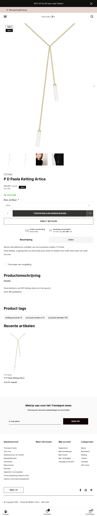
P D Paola (8, 174)
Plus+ (37, 502)
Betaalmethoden (10, 458)
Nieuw (83, 448)
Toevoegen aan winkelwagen (49, 213)
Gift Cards (85, 465)
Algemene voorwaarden (13, 472)
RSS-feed (45, 502)
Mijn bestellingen (65, 451)
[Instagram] (86, 490)
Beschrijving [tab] (26, 239)
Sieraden (84, 462)
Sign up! (75, 421)
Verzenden (8, 462)
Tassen (84, 458)
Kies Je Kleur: (11, 200)
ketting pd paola (14, 317)
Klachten (7, 468)
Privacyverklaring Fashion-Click (16, 475)
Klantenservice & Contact (14, 455)
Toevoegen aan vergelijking (19, 264)
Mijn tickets (63, 455)
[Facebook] (80, 490)
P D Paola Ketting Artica (14, 378)
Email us (14, 490)
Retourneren (9, 465)
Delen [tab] (71, 239)
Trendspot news (10, 448)
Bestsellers (85, 451)
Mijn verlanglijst (65, 458)
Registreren (63, 448)
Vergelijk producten (66, 462)
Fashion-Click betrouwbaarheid (16, 479)
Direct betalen (48, 221)
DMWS (30, 502)
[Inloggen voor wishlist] (90, 213)
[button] (6, 16)
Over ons (7, 451)
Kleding (84, 455)
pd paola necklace (35, 317)
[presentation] (94, 86)
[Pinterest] (91, 490)
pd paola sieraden (58, 317)
